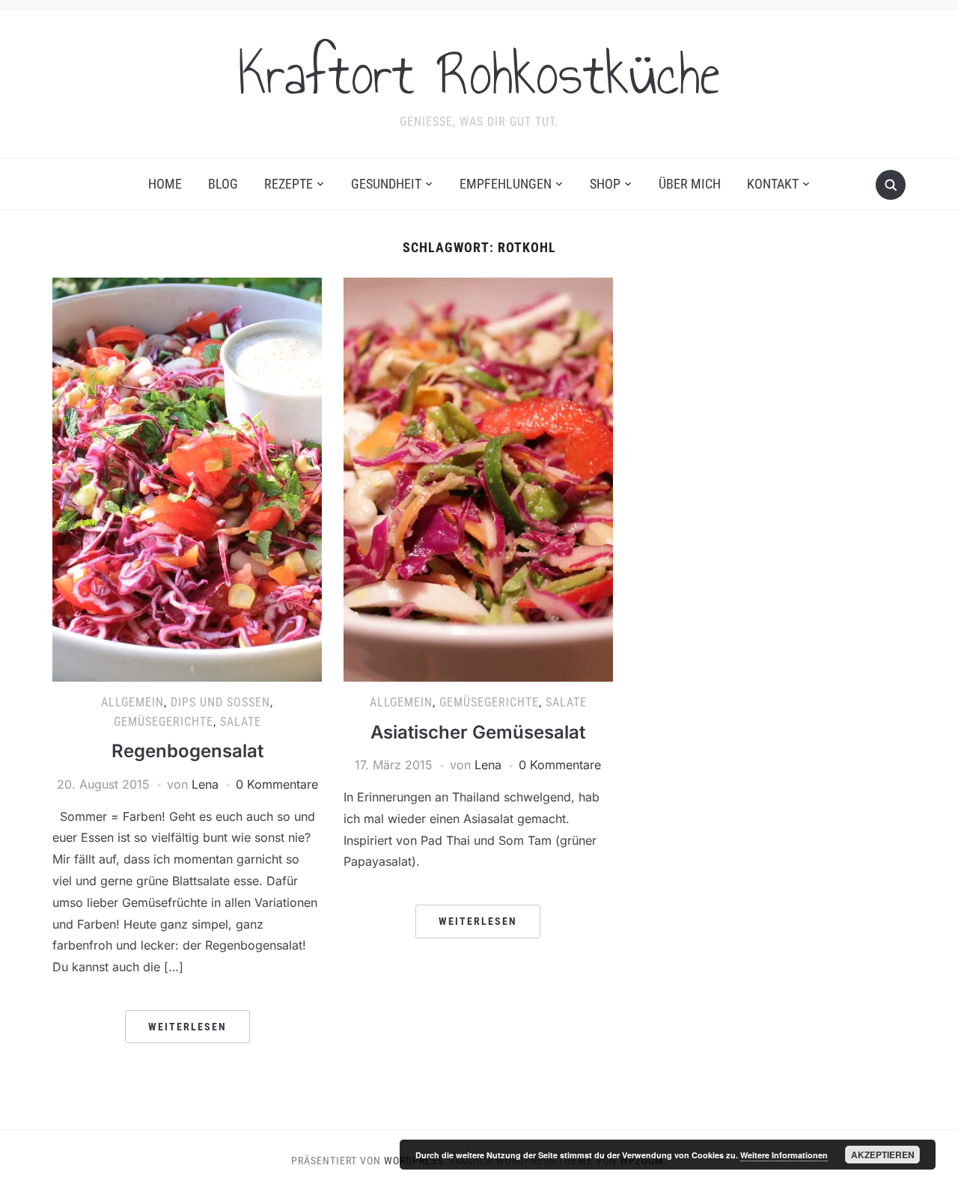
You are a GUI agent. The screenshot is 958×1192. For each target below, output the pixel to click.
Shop (605, 184)
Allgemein (132, 702)
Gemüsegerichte (163, 722)
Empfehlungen (506, 184)
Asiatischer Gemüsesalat (477, 732)
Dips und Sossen (220, 702)
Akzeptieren (883, 1154)
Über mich (690, 184)
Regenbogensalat (187, 751)
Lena (205, 784)
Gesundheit (386, 184)
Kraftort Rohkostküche (479, 74)
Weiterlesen (187, 1027)
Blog (223, 184)
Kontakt (773, 184)
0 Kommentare (277, 784)
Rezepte (288, 184)
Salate (240, 722)
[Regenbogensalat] (187, 478)
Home (165, 184)
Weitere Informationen (784, 1155)
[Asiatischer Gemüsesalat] (478, 478)
